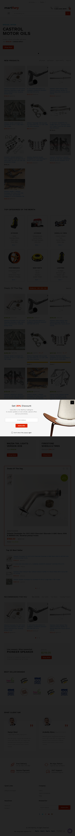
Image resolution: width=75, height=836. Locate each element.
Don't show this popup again (23, 432)
